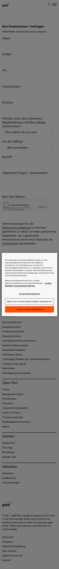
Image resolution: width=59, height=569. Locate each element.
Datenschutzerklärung (24, 286)
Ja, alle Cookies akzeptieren (29, 309)
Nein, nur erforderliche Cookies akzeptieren (29, 301)
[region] (30, 284)
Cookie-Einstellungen (29, 294)
